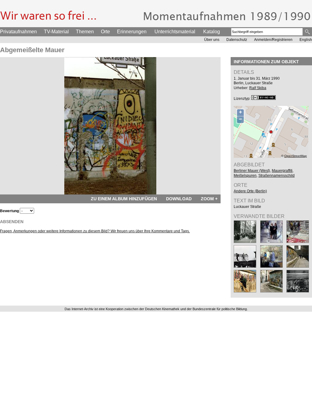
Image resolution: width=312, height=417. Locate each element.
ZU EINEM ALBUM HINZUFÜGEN (124, 198)
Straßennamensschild (276, 175)
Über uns (211, 40)
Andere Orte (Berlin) (250, 191)
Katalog (211, 31)
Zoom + (209, 198)
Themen (85, 31)
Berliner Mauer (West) (252, 171)
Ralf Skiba (257, 88)
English (306, 40)
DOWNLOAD (179, 198)
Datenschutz (236, 40)
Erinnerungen (132, 31)
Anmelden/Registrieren (273, 40)
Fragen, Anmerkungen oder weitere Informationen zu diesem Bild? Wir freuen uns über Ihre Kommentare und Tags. (95, 231)
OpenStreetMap (295, 156)
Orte (105, 31)
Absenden (11, 221)
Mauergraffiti (282, 171)
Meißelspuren (245, 175)
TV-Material (56, 31)
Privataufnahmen (18, 31)
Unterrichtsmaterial (174, 31)
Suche (308, 31)
